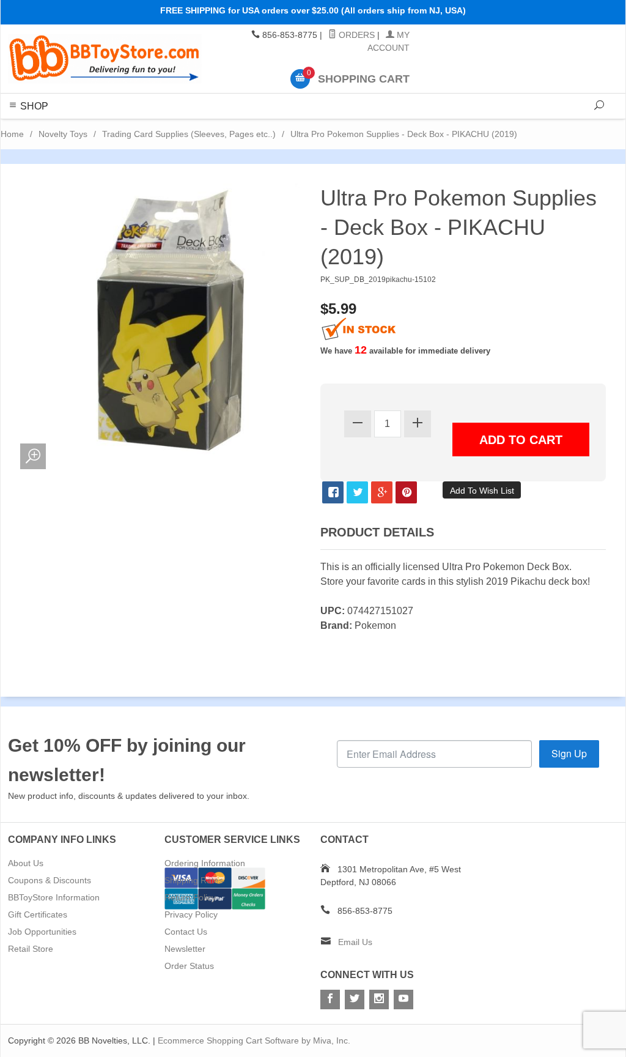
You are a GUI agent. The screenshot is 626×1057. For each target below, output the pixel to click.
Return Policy (190, 897)
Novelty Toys (63, 134)
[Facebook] (330, 999)
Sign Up (569, 753)
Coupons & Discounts (49, 880)
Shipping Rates (193, 880)
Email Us (355, 942)
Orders (355, 35)
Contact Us (185, 931)
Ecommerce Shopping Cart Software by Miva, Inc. (254, 1040)
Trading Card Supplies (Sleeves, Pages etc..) (189, 134)
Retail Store (30, 949)
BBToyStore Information (54, 897)
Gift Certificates (37, 914)
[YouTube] (403, 999)
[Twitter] (354, 999)
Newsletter (184, 949)
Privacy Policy (191, 914)
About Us (25, 863)
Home (12, 134)
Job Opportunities (42, 931)
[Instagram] (379, 999)
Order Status (189, 966)
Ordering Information (204, 863)
